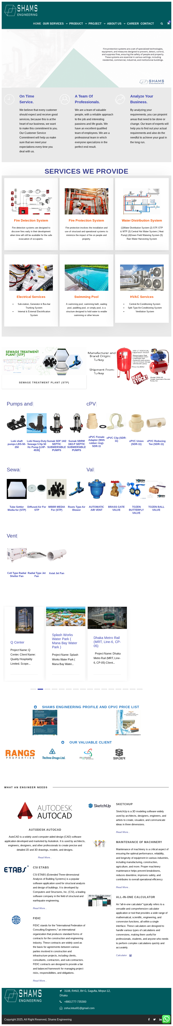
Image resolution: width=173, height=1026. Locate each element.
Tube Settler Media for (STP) (17, 508)
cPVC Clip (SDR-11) (116, 439)
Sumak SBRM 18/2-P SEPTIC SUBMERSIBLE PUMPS (76, 446)
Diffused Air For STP (36, 508)
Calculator (121, 955)
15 (132, 689)
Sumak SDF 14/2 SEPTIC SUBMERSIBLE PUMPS (56, 446)
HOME (37, 23)
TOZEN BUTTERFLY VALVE (136, 509)
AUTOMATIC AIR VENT (96, 508)
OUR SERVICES (53, 23)
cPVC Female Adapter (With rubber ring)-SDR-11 (96, 441)
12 (111, 689)
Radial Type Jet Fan (37, 574)
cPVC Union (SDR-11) (136, 442)
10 (97, 689)
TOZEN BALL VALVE (156, 508)
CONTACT (147, 23)
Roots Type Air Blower (76, 508)
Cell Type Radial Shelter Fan (16, 574)
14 (125, 689)
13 (118, 689)
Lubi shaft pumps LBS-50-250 (17, 444)
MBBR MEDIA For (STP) (56, 508)
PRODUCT (76, 23)
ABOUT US (114, 23)
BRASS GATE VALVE (116, 508)
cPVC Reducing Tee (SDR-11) (156, 442)
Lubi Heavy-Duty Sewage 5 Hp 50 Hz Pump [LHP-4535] (36, 446)
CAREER (133, 23)
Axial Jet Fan (56, 573)
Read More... (45, 857)
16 (139, 689)
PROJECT (95, 23)
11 (104, 689)
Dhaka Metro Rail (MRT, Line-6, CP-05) (65, 642)
